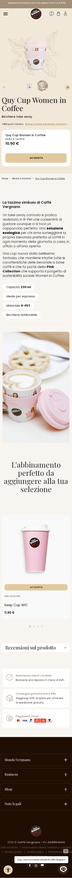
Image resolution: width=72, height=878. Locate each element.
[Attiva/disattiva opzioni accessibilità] (8, 869)
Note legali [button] (13, 804)
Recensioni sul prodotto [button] (30, 647)
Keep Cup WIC (16, 605)
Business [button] (11, 774)
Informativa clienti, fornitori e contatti (46, 847)
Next (67, 87)
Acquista (36, 158)
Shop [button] (8, 789)
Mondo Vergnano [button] (17, 760)
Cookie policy (35, 852)
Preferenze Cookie (60, 852)
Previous (4, 87)
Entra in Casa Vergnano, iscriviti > (46, 124)
